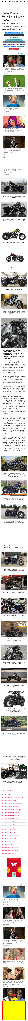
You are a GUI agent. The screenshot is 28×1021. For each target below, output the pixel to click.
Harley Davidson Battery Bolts (9, 839)
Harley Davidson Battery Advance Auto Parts (13, 809)
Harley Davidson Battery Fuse (9, 841)
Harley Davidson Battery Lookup (10, 850)
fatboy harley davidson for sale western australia (14, 44)
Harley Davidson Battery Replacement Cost (12, 803)
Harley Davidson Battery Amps (9, 833)
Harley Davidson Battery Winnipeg (10, 815)
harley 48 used (14, 37)
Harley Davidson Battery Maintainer (10, 836)
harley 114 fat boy (14, 49)
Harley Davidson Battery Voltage (10, 847)
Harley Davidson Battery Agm (9, 800)
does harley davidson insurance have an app (14, 42)
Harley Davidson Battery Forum (9, 821)
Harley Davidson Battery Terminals (10, 812)
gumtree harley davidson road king (14, 32)
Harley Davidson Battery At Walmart (10, 818)
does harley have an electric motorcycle (14, 46)
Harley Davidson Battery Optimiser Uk (11, 806)
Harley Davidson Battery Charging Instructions (13, 827)
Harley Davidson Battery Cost (9, 853)
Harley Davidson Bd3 (7, 844)
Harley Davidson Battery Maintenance (11, 824)
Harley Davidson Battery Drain (9, 830)
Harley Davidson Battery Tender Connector (12, 797)
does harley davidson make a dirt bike (14, 35)
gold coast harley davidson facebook (14, 39)
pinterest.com (10, 790)
